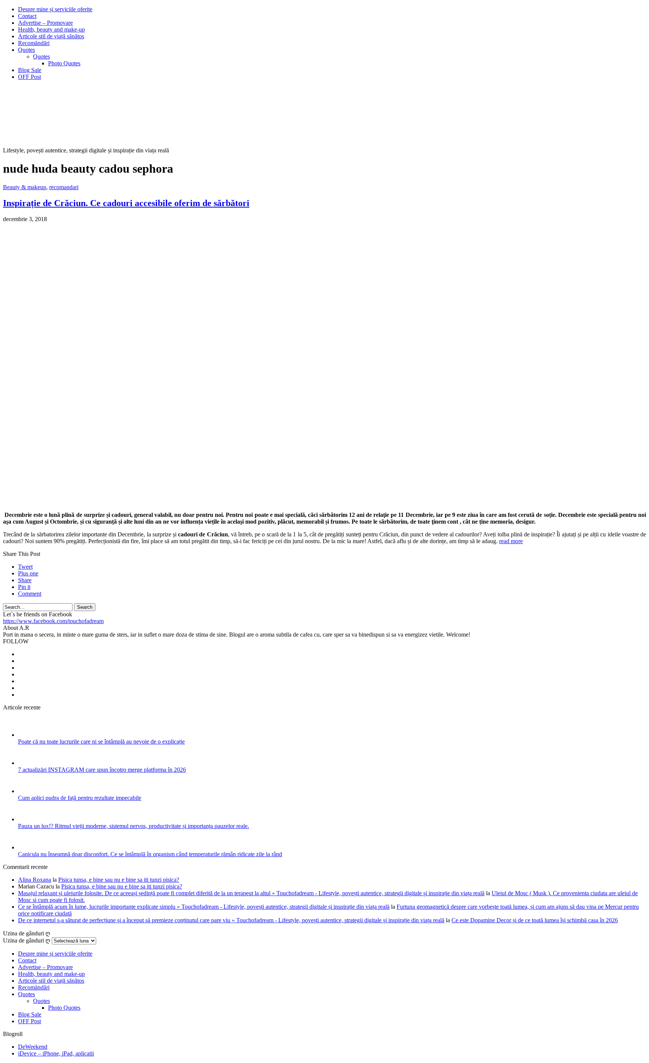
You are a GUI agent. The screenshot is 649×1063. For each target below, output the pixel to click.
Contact (27, 16)
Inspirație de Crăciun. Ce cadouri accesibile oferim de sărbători (126, 203)
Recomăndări (34, 43)
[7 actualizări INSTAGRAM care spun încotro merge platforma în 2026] (28, 763)
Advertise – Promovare (45, 23)
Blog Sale (29, 70)
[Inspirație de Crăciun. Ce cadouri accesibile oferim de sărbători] (191, 502)
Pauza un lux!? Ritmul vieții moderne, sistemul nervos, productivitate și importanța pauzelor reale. (133, 826)
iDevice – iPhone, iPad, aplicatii (56, 1053)
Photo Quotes (64, 63)
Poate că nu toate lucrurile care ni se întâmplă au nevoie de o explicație (101, 741)
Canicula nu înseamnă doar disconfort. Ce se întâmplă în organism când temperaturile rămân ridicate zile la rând (150, 854)
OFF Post (29, 77)
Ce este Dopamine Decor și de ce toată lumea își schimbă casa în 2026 (534, 920)
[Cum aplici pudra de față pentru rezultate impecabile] (28, 791)
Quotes (26, 50)
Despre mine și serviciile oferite (55, 9)
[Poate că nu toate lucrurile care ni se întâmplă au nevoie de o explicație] (28, 735)
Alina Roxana (34, 879)
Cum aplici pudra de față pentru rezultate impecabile (79, 798)
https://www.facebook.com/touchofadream (53, 621)
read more (511, 541)
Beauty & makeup (24, 187)
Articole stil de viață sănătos (51, 36)
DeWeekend (32, 1046)
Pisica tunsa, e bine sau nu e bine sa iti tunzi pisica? (118, 879)
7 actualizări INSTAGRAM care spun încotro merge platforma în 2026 (102, 769)
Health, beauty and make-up (51, 29)
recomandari (63, 187)
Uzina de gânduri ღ (26, 940)
